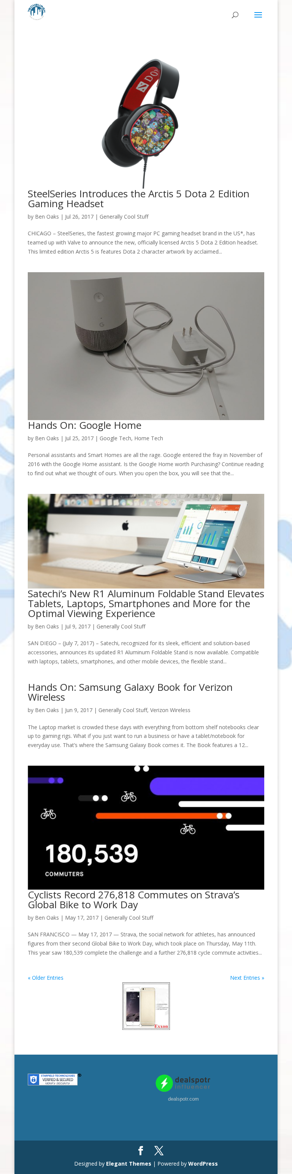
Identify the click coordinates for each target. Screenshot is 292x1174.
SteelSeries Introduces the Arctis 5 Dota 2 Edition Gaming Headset (138, 198)
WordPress (203, 1163)
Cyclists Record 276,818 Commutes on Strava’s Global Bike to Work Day (134, 899)
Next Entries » (247, 977)
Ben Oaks (47, 216)
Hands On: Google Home (84, 425)
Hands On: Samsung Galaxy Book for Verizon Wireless (130, 692)
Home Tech (148, 438)
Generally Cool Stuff (124, 216)
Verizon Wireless (170, 710)
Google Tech (115, 438)
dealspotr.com (183, 1099)
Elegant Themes (128, 1163)
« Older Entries (45, 977)
